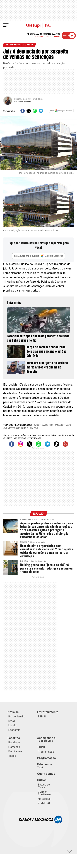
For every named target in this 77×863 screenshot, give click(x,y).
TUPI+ (41, 747)
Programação (46, 751)
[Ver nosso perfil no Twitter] (29, 445)
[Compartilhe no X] (29, 112)
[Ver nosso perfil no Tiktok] (56, 445)
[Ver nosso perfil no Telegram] (47, 445)
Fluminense (15, 751)
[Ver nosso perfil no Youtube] (65, 445)
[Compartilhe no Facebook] (22, 112)
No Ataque (44, 798)
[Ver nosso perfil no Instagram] (20, 445)
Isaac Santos (24, 101)
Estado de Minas (44, 786)
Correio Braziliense (44, 793)
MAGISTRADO (63, 425)
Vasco (12, 755)
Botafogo (14, 742)
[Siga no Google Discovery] (61, 112)
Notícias (13, 712)
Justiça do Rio (44, 425)
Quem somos (46, 773)
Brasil (11, 721)
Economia (14, 729)
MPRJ (34, 428)
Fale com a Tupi (44, 766)
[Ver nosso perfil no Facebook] (11, 445)
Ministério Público (16, 428)
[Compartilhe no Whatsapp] (35, 112)
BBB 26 (42, 716)
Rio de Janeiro (16, 716)
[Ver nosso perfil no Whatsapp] (38, 445)
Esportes (14, 738)
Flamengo (14, 747)
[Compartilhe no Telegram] (41, 112)
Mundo (12, 725)
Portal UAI (44, 803)
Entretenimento (47, 712)
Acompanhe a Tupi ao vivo (46, 739)
